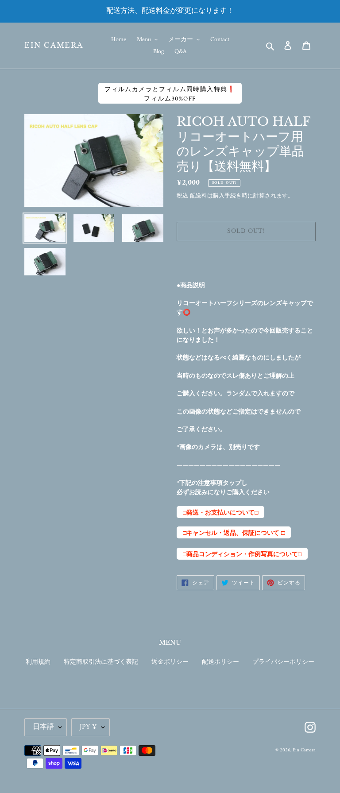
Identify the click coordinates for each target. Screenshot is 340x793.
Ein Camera (53, 45)
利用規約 (38, 662)
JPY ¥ (88, 727)
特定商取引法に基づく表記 (101, 662)
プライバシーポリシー (283, 662)
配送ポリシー (220, 662)
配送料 (198, 196)
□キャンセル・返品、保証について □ (234, 533)
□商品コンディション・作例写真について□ (242, 554)
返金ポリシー (170, 662)
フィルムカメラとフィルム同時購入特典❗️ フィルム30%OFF (170, 94)
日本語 (43, 727)
